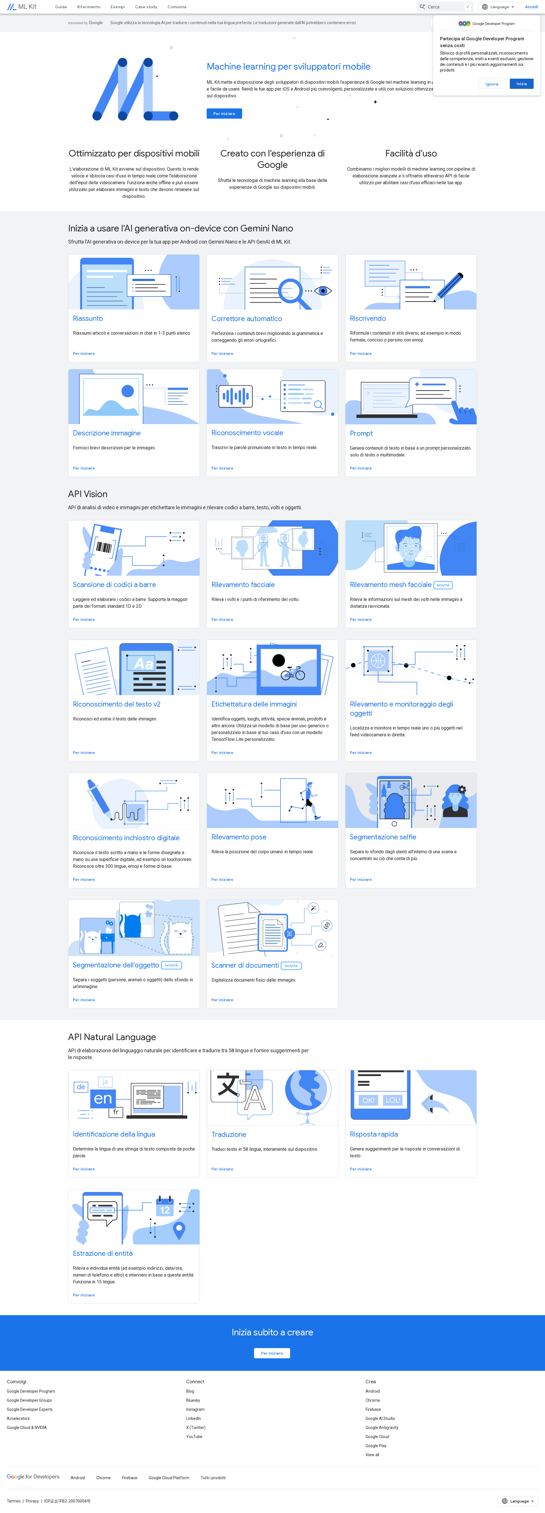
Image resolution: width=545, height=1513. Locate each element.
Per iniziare (224, 113)
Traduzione (228, 1134)
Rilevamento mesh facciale (399, 585)
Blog (190, 1391)
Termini (13, 1501)
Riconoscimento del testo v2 (116, 704)
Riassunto (88, 318)
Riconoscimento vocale (247, 433)
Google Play (376, 1445)
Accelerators (18, 1418)
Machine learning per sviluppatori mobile (288, 66)
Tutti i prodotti (213, 1478)
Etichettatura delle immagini (254, 704)
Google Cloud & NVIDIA (27, 1427)
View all (372, 1455)
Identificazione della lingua (114, 1134)
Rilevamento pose (239, 837)
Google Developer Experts (30, 1409)
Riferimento (88, 6)
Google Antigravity (382, 1427)
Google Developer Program (31, 1391)
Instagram (195, 1409)
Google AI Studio (380, 1418)
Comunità (176, 6)
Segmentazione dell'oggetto (126, 965)
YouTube (194, 1436)
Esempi (118, 6)
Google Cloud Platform (169, 1478)
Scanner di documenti (254, 965)
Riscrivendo (368, 318)
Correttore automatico (246, 319)
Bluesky (193, 1400)
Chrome (373, 1400)
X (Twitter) (196, 1427)
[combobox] (445, 7)
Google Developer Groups (29, 1400)
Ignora (492, 84)
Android (373, 1391)
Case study (146, 6)
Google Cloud (377, 1436)
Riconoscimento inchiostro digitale (126, 838)
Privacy (32, 1501)
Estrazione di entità (103, 1253)
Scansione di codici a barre (114, 585)
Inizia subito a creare (272, 1332)
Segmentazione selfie (383, 837)
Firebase (373, 1409)
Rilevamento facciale (243, 585)
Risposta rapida (374, 1134)
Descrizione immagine (107, 433)
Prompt (361, 433)
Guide (61, 6)
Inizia (522, 83)
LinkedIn (193, 1418)
